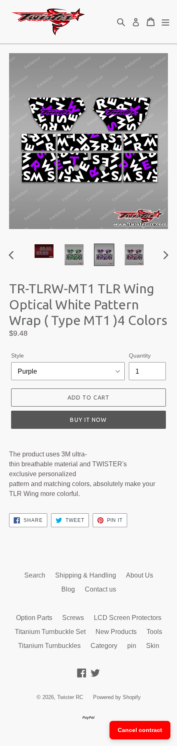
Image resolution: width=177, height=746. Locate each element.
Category (104, 645)
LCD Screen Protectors (127, 617)
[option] (44, 250)
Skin (152, 645)
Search (34, 575)
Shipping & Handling (85, 575)
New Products (116, 631)
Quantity (140, 355)
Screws (73, 617)
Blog (68, 589)
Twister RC (70, 697)
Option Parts (34, 617)
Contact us (100, 589)
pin (131, 645)
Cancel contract (140, 730)
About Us (139, 575)
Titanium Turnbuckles (49, 645)
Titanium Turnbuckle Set (50, 631)
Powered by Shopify (117, 697)
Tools (154, 631)
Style (17, 355)
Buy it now (88, 419)
